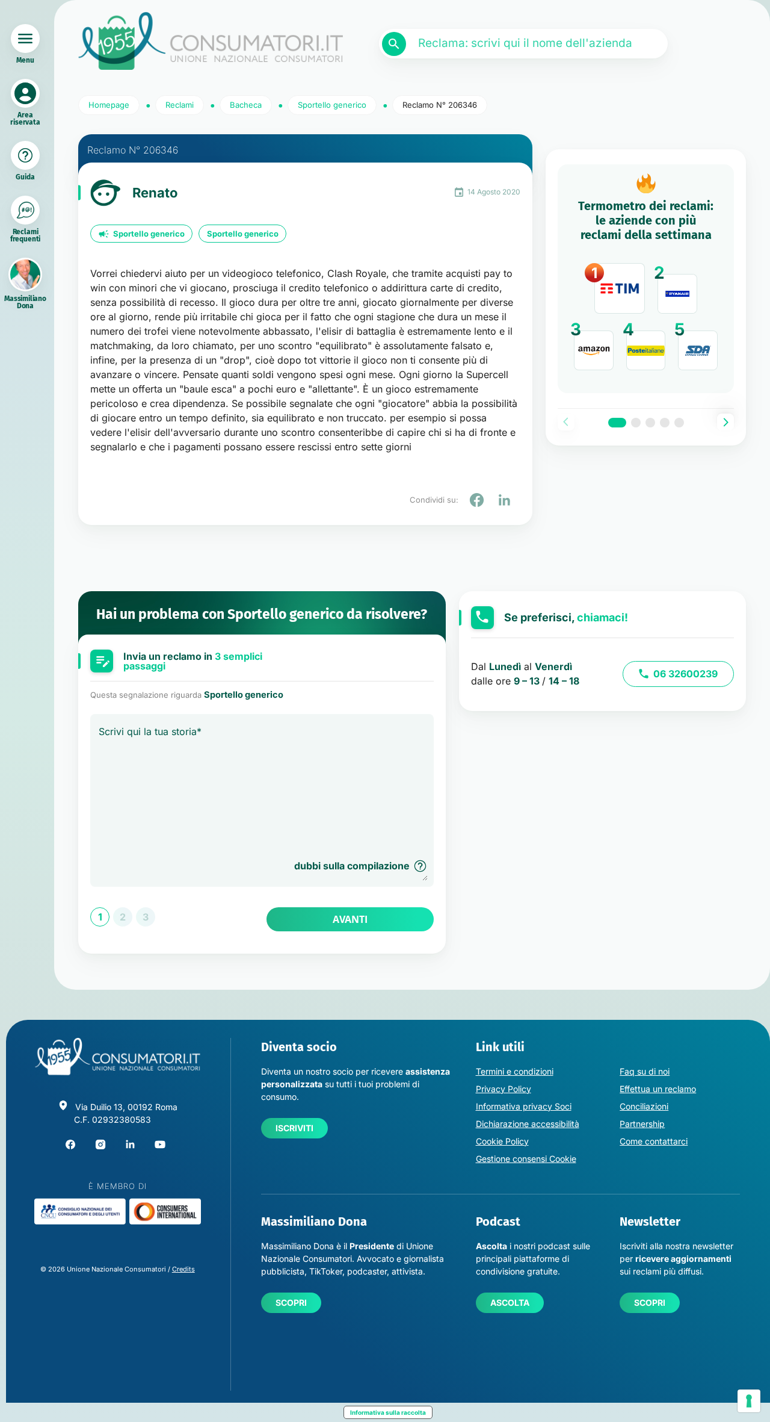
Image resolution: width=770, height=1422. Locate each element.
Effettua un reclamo (658, 1089)
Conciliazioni (644, 1106)
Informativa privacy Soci (523, 1106)
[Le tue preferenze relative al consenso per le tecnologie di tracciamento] (749, 1400)
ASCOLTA (509, 1302)
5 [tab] (679, 422)
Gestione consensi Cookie (526, 1158)
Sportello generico (149, 233)
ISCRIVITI (294, 1128)
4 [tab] (665, 422)
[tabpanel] (646, 278)
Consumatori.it (210, 41)
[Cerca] (394, 44)
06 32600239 (685, 674)
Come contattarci (654, 1141)
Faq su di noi (645, 1071)
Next (725, 422)
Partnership (642, 1124)
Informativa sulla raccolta (388, 1412)
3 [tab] (650, 422)
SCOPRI (291, 1302)
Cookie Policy (502, 1141)
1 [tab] (617, 422)
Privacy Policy (503, 1089)
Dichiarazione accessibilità (527, 1124)
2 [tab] (636, 422)
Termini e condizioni (514, 1071)
